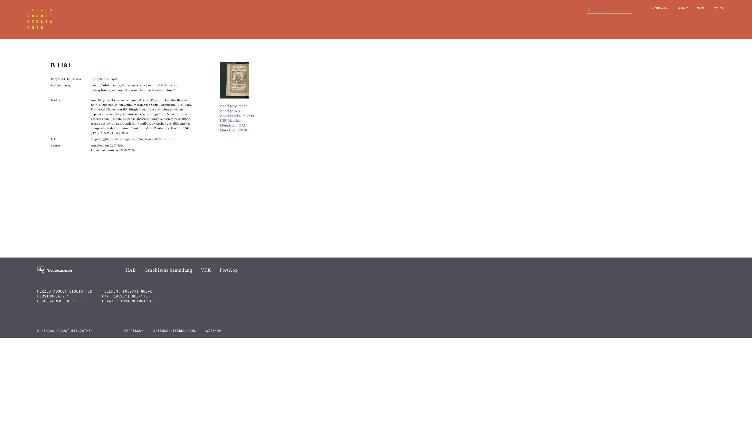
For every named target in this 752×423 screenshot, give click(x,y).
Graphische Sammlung (168, 270)
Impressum (133, 330)
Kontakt (719, 7)
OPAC (124, 133)
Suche (681, 7)
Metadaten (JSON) (234, 130)
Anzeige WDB (231, 110)
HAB (130, 270)
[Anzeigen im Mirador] (234, 97)
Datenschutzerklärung (174, 330)
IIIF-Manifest (230, 120)
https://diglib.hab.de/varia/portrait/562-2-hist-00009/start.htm (133, 139)
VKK (206, 270)
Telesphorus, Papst (104, 79)
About (700, 7)
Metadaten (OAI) (233, 125)
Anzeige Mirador (233, 105)
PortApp (229, 270)
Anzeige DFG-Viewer (237, 115)
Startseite (659, 7)
